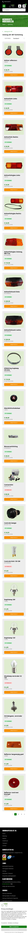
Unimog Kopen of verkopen (9, 895)
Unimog (4, 871)
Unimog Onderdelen (7, 893)
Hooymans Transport (7, 873)
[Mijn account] (19, 6)
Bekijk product (14, 75)
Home (3, 833)
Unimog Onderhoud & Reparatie (10, 898)
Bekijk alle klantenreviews (8, 886)
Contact (4, 845)
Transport (4, 843)
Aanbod (4, 838)
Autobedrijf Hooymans (7, 866)
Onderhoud (5, 840)
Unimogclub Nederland (7, 868)
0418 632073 (7, 1)
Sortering (8, 38)
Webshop (4, 836)
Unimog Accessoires (7, 900)
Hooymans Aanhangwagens (9, 876)
